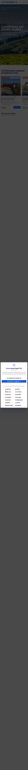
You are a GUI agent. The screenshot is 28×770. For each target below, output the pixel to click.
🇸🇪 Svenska (18, 405)
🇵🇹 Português (8, 405)
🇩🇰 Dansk (17, 389)
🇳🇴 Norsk (7, 402)
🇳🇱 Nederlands (19, 400)
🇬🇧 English (8, 394)
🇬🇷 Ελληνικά (18, 392)
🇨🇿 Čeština (8, 389)
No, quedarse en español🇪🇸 (14, 378)
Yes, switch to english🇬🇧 (14, 381)
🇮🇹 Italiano (18, 397)
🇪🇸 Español (18, 394)
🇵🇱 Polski (17, 402)
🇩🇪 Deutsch (8, 392)
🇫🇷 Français (8, 397)
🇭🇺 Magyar (8, 400)
